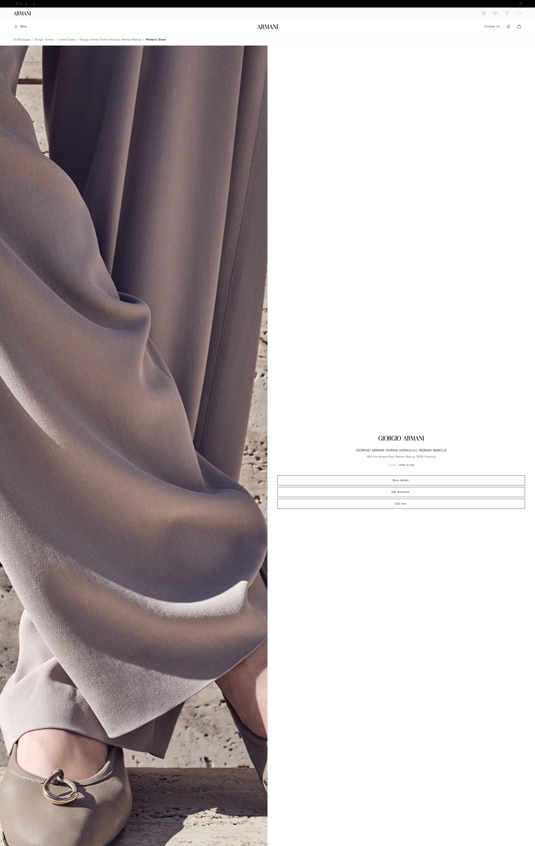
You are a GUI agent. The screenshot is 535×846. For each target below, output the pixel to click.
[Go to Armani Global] (22, 13)
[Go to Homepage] (267, 26)
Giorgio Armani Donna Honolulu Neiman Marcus (110, 39)
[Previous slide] (26, 3)
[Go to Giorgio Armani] (484, 13)
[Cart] (519, 26)
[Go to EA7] (507, 13)
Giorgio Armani (44, 39)
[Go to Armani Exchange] (519, 13)
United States (66, 39)
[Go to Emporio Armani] (495, 13)
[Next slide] (34, 3)
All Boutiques (21, 39)
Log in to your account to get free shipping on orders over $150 (267, 4)
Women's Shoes (155, 39)
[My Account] (508, 26)
